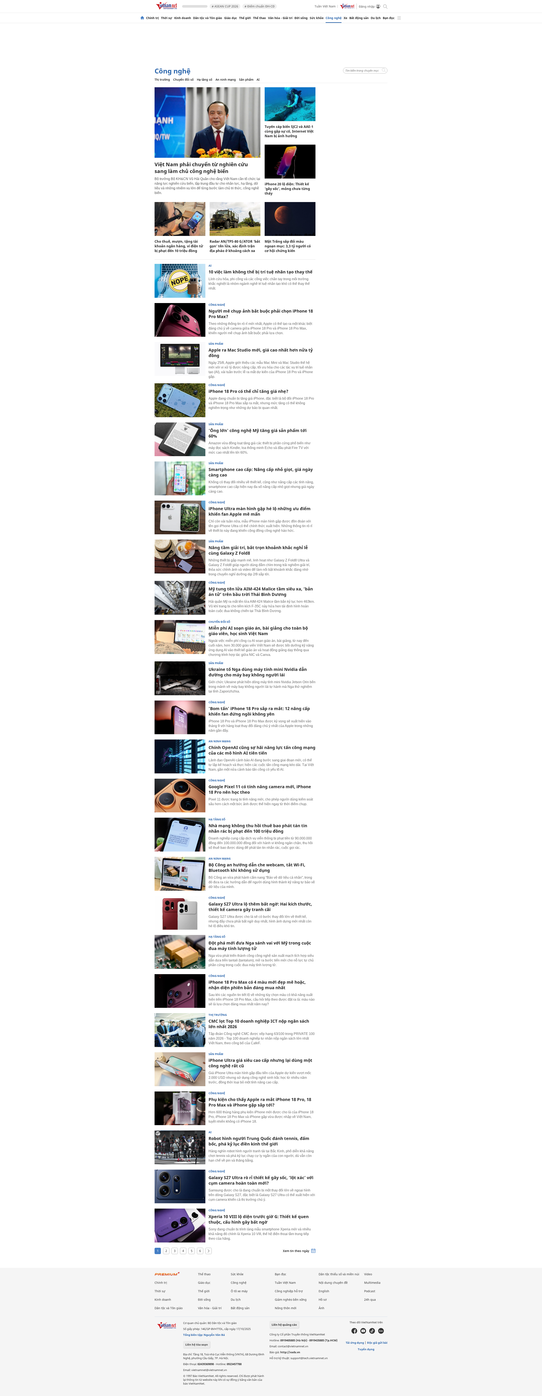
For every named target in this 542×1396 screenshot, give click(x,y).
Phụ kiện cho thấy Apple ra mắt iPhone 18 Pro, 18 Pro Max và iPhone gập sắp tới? (260, 1102)
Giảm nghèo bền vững (291, 1300)
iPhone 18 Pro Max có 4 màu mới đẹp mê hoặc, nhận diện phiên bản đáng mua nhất (257, 984)
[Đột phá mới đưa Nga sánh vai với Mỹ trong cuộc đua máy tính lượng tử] (180, 952)
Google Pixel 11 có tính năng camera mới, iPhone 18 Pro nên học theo (260, 789)
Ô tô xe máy (239, 1291)
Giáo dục (230, 18)
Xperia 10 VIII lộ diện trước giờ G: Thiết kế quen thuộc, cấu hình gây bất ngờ (259, 1219)
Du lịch (376, 18)
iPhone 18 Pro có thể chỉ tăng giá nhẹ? (248, 391)
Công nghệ (334, 18)
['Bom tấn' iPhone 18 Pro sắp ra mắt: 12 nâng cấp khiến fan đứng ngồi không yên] (180, 717)
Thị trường (162, 80)
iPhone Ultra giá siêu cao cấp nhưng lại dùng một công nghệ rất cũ (260, 1063)
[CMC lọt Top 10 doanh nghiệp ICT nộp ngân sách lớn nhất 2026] (180, 1030)
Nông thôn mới (285, 1308)
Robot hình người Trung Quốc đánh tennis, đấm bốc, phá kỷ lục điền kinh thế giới (259, 1141)
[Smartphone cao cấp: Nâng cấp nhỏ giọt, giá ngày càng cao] (180, 478)
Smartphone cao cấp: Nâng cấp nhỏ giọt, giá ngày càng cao (261, 472)
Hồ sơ (323, 1300)
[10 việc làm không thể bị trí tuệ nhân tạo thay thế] (180, 281)
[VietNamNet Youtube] (363, 1333)
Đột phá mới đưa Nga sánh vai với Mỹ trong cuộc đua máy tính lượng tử (260, 945)
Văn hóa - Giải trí (280, 18)
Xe (345, 18)
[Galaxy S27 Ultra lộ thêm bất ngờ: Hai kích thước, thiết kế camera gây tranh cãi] (180, 913)
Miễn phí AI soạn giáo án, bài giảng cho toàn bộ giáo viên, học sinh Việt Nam (258, 630)
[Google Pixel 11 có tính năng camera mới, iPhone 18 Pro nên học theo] (180, 796)
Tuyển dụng (366, 1349)
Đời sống (301, 18)
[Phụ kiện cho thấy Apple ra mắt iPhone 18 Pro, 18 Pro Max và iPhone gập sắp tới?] (180, 1108)
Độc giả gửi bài (377, 1343)
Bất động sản (359, 18)
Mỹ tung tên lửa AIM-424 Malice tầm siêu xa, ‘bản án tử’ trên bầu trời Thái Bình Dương (261, 591)
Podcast (369, 1291)
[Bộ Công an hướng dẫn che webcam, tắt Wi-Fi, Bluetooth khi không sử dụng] (180, 874)
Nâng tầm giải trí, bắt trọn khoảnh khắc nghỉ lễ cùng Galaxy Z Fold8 (258, 550)
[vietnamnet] (167, 10)
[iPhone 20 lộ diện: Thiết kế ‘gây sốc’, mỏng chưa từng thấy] (290, 162)
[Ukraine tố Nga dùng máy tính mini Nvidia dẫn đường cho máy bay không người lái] (180, 678)
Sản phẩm (246, 80)
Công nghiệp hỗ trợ (289, 1291)
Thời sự (166, 18)
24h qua (370, 1300)
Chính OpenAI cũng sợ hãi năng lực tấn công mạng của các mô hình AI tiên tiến (262, 750)
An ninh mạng (226, 80)
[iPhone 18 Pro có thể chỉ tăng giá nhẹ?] (180, 400)
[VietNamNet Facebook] (354, 1333)
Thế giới (245, 18)
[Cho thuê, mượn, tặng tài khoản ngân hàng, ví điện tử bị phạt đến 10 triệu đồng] (180, 219)
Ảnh (321, 1308)
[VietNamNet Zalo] (381, 1333)
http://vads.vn (290, 1352)
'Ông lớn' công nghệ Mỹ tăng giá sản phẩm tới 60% (258, 433)
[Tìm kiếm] (385, 6)
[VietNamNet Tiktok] (372, 1333)
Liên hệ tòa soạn (196, 1344)
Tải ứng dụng (355, 1343)
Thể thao (259, 18)
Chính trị (152, 18)
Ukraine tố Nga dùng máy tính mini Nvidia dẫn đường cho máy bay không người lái (258, 672)
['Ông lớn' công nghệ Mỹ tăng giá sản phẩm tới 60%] (180, 439)
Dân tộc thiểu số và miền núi (339, 1274)
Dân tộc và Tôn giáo (207, 18)
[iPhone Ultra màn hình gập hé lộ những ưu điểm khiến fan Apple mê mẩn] (180, 518)
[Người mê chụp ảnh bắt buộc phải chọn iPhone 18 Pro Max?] (180, 320)
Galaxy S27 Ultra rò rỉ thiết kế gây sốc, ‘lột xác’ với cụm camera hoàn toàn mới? (261, 1180)
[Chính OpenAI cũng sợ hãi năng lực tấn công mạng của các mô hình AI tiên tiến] (180, 756)
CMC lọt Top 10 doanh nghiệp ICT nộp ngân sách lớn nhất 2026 (259, 1023)
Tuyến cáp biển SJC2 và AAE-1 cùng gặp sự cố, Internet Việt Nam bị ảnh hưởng (289, 131)
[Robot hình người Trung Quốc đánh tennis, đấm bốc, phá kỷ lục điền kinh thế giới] (180, 1147)
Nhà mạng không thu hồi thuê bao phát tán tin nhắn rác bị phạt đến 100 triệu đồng (258, 828)
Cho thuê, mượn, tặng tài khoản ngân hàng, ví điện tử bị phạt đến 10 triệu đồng (179, 246)
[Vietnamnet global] (347, 8)
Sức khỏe (317, 18)
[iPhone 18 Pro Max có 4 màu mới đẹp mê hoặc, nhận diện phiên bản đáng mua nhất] (180, 991)
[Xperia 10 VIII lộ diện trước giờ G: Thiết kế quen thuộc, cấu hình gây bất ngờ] (180, 1225)
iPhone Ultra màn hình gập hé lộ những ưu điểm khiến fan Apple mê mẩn (260, 511)
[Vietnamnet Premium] (167, 1276)
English (324, 1291)
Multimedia (372, 1283)
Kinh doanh (182, 18)
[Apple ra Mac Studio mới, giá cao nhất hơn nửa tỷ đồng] (180, 359)
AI (258, 80)
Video (368, 1274)
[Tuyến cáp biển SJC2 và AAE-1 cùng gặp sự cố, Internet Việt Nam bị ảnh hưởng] (290, 104)
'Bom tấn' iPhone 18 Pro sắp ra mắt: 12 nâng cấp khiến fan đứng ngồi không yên (259, 711)
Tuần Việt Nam (325, 6)
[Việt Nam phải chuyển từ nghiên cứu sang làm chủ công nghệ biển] (207, 122)
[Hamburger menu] (399, 18)
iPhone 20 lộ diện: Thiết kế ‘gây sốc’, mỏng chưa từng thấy (287, 189)
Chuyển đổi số (183, 80)
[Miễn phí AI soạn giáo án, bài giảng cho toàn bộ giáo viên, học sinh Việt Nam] (180, 637)
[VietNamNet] (142, 18)
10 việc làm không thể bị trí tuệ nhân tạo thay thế (260, 272)
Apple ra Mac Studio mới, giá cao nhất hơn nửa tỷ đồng (261, 352)
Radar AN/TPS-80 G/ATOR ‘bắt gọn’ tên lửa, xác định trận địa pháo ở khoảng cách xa (235, 246)
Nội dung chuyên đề (333, 1283)
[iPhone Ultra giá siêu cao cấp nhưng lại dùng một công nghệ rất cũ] (180, 1069)
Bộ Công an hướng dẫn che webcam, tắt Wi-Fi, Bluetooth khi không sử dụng (257, 867)
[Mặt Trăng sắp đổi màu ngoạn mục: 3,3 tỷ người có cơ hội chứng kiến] (290, 219)
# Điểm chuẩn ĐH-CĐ (260, 6)
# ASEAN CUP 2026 (225, 6)
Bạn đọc (388, 18)
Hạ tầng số (204, 80)
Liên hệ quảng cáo (284, 1325)
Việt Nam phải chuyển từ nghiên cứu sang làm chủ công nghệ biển (201, 167)
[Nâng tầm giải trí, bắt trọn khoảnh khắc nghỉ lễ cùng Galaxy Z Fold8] (180, 556)
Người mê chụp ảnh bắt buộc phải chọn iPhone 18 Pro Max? (261, 313)
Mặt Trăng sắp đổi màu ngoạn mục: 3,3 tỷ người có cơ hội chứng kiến (288, 246)
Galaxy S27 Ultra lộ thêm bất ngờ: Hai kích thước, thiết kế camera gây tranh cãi (260, 906)
